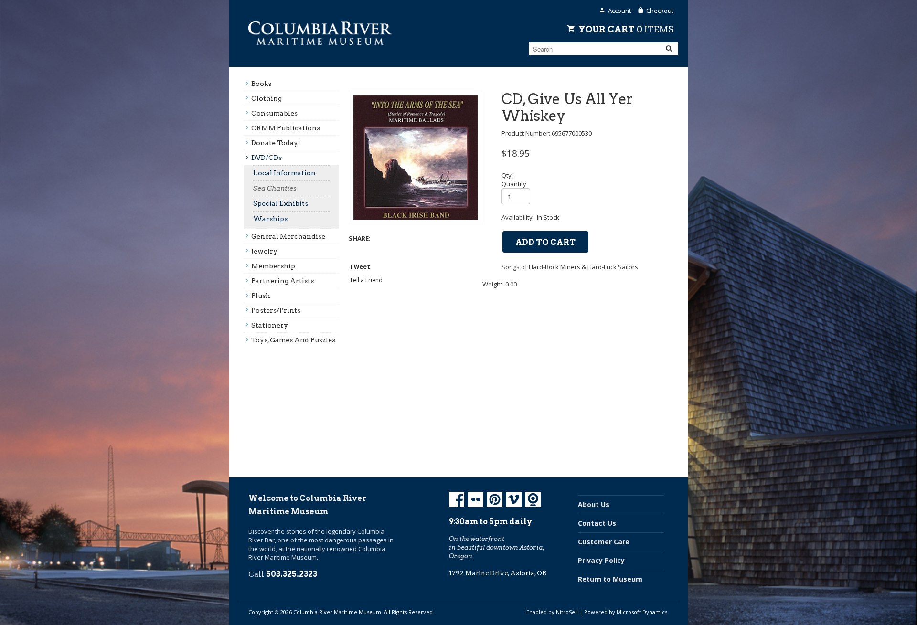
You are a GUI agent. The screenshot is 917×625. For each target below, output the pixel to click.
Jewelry (264, 251)
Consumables (274, 113)
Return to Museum (610, 578)
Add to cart (545, 242)
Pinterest (494, 499)
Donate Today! (275, 143)
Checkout (659, 10)
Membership (273, 266)
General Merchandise (288, 236)
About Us (593, 504)
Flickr (475, 499)
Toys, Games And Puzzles (293, 340)
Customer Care (603, 541)
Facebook (456, 499)
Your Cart (625, 29)
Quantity (513, 184)
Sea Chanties (275, 188)
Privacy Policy (601, 560)
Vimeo (514, 499)
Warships (270, 218)
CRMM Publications (285, 128)
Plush (260, 295)
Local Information (284, 173)
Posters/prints (275, 310)
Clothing (266, 98)
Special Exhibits (280, 203)
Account (619, 10)
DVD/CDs (266, 157)
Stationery (269, 325)
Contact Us (597, 523)
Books (261, 83)
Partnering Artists (282, 281)
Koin (533, 499)
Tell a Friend (366, 280)
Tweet (360, 266)
